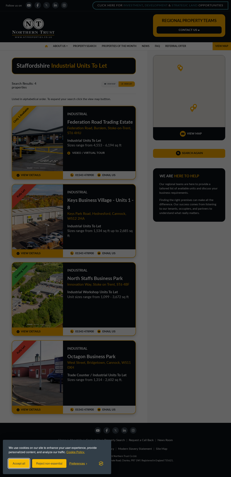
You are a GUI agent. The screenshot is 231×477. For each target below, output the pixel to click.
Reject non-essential (49, 463)
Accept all (19, 463)
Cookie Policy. (75, 452)
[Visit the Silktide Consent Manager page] (101, 463)
